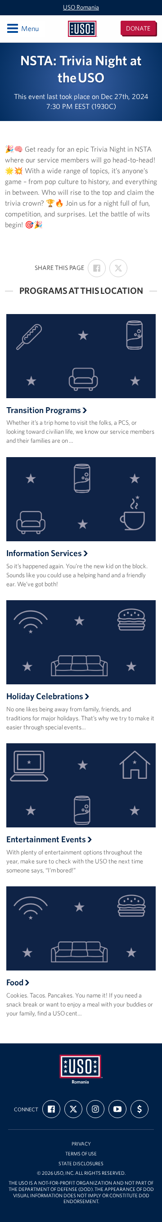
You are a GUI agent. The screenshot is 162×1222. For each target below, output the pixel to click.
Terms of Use (81, 1154)
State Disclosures (81, 1164)
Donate (138, 28)
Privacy (81, 1144)
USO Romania (81, 7)
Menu (22, 28)
